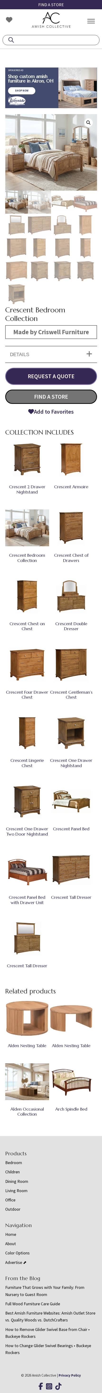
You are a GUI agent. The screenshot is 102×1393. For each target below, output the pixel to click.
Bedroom (13, 1162)
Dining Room (16, 1181)
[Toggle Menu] (91, 21)
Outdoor (12, 1209)
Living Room (16, 1190)
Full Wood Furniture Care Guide (32, 1303)
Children (12, 1172)
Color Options (17, 1253)
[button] (88, 122)
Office (10, 1200)
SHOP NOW (21, 90)
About (10, 1243)
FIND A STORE (51, 4)
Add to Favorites (54, 412)
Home (10, 1234)
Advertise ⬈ (16, 1262)
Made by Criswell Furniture (51, 332)
